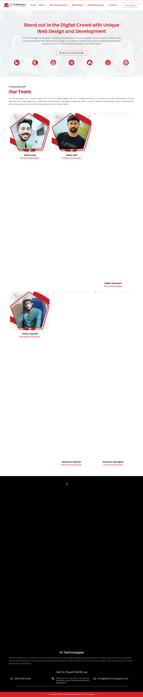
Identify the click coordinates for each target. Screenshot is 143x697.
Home (33, 5)
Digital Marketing (96, 5)
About (41, 5)
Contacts (112, 5)
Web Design (77, 5)
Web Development (58, 5)
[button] (130, 5)
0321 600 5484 (22, 678)
